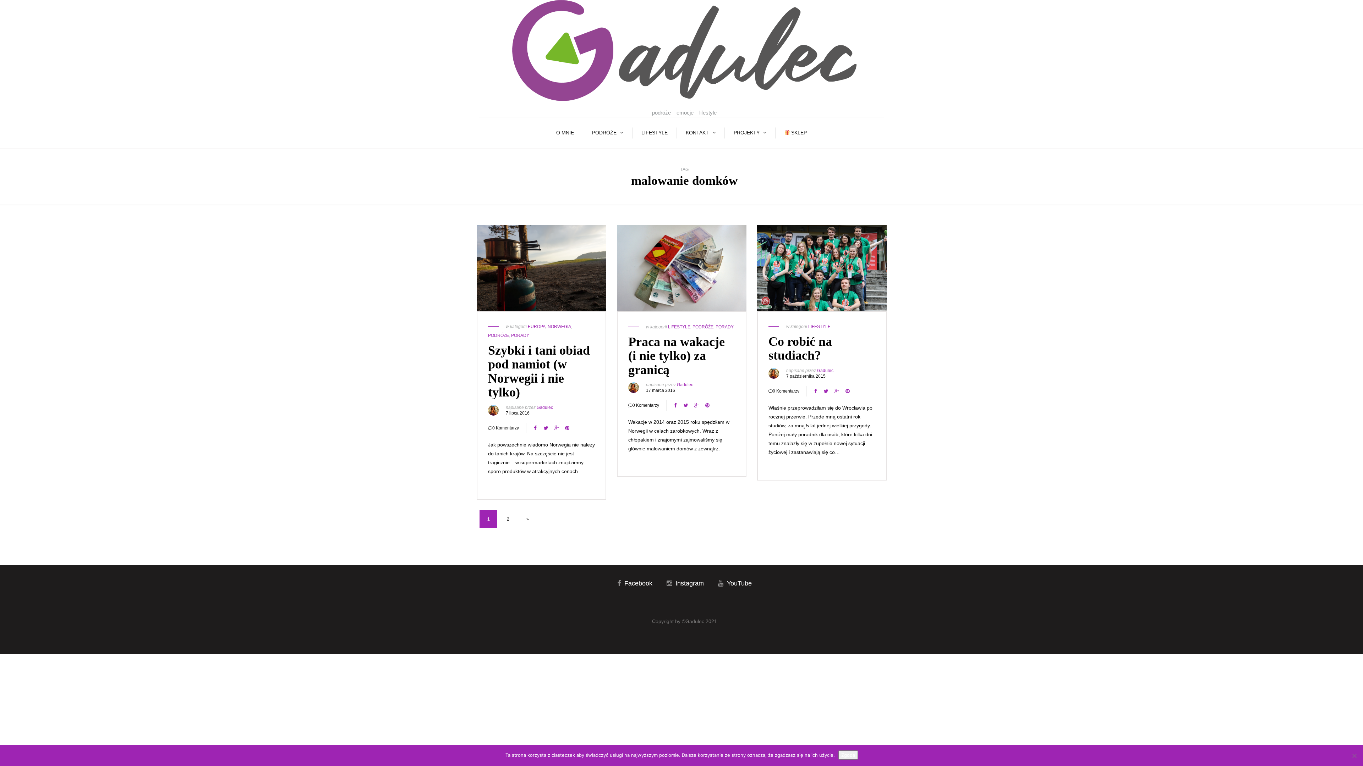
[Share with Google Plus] (556, 428)
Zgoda (848, 755)
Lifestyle (654, 132)
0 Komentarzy (505, 428)
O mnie (565, 132)
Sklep (798, 132)
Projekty (747, 132)
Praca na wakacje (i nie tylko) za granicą (676, 356)
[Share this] (535, 428)
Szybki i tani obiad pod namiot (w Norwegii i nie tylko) (539, 371)
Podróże (604, 132)
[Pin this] (567, 428)
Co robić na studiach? (800, 348)
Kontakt (697, 132)
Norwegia (559, 326)
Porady (520, 335)
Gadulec (545, 407)
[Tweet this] (546, 428)
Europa (537, 326)
